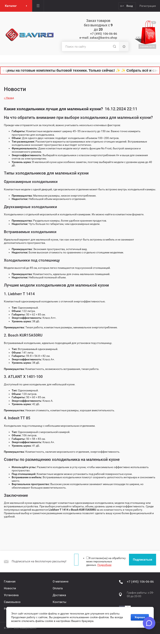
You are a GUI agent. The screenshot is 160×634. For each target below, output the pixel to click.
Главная (9, 581)
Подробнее (104, 564)
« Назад (9, 97)
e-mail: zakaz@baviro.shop (98, 37)
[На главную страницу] (29, 35)
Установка (11, 595)
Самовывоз (12, 602)
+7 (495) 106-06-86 (103, 34)
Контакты (59, 602)
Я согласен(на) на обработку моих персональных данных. (106, 561)
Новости (10, 588)
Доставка (59, 595)
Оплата (58, 588)
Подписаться (142, 559)
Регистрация (148, 5)
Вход (129, 5)
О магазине (60, 581)
